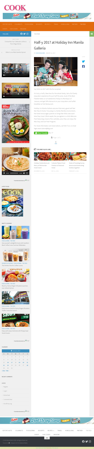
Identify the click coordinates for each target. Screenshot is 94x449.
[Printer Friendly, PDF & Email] (41, 133)
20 (23, 362)
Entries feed (6, 395)
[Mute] (24, 173)
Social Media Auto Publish (41, 448)
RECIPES (47, 24)
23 (8, 365)
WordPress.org (7, 404)
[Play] (4, 173)
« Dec (3, 371)
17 (12, 362)
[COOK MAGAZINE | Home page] (15, 8)
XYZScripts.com (55, 448)
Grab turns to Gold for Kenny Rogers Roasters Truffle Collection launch (15, 309)
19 (19, 362)
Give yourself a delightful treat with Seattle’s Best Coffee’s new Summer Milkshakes (15, 244)
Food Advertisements (18, 180)
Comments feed (7, 399)
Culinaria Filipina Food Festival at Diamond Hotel (58, 165)
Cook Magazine (40, 53)
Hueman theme (23, 443)
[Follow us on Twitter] (24, 34)
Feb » (7, 371)
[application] (15, 161)
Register (5, 387)
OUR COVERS (14, 29)
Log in (5, 391)
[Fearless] (15, 142)
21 (27, 362)
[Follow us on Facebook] (21, 34)
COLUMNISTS (18, 24)
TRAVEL (56, 24)
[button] (15, 161)
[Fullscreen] (27, 173)
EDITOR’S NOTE (7, 24)
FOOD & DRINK (29, 24)
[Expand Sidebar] (91, 34)
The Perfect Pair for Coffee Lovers (12, 265)
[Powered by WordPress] (9, 443)
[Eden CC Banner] (47, 16)
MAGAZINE (23, 29)
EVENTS (5, 29)
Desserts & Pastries (7, 263)
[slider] (14, 173)
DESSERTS (39, 24)
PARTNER (74, 24)
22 (4, 365)
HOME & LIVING (65, 24)
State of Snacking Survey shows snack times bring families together (76, 165)
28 (27, 365)
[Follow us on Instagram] (27, 34)
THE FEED (83, 24)
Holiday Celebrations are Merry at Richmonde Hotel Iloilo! (41, 165)
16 (8, 362)
